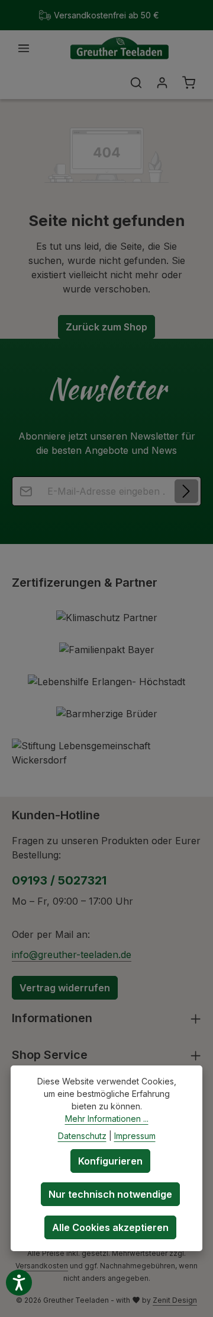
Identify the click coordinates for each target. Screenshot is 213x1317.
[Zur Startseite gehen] (119, 48)
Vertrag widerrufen (65, 988)
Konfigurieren (110, 1161)
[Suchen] (136, 82)
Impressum (135, 1136)
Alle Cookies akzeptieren (110, 1227)
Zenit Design (175, 1300)
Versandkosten (41, 1265)
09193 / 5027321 (59, 880)
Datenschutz (82, 1136)
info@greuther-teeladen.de (71, 954)
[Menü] (24, 48)
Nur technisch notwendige (110, 1194)
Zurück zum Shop (106, 327)
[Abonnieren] (186, 491)
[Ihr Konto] (162, 82)
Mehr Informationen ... (107, 1119)
